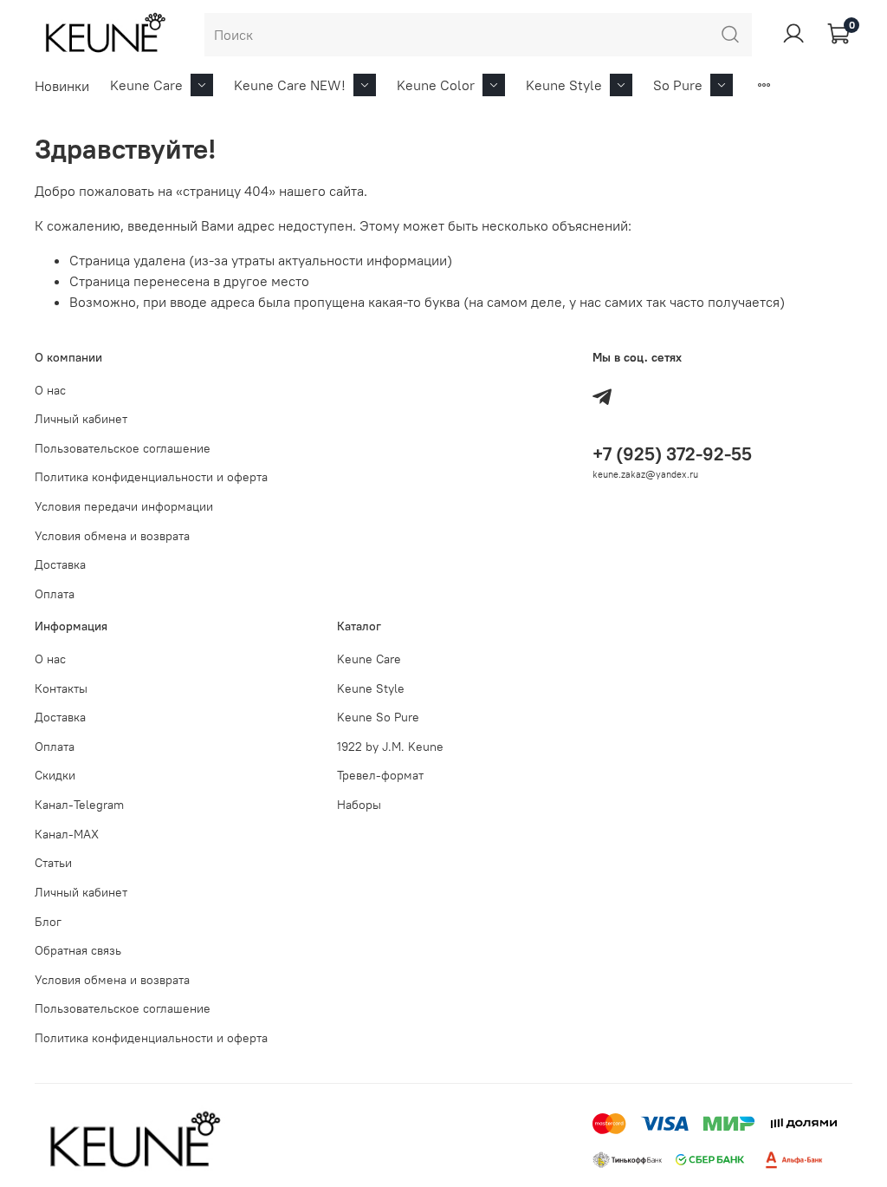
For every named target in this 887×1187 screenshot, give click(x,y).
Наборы (359, 804)
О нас (50, 390)
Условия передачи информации (124, 506)
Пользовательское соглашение (122, 448)
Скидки (55, 775)
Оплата (54, 594)
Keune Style (564, 85)
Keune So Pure (378, 717)
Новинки (62, 86)
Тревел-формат (380, 775)
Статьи (53, 863)
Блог (48, 921)
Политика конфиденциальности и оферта (151, 477)
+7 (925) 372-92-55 (672, 454)
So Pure (677, 85)
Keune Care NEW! (290, 85)
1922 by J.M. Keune (390, 746)
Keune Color (436, 85)
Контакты (61, 688)
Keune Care (146, 85)
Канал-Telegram (79, 804)
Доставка (60, 564)
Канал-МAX (67, 834)
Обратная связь (78, 950)
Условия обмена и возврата (112, 536)
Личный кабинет (81, 419)
